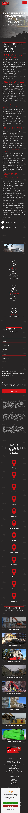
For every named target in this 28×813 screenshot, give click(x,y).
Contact (14, 782)
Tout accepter (10, 803)
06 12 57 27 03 (14, 299)
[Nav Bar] (24, 2)
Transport (14, 783)
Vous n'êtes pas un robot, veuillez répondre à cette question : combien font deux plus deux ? (13, 373)
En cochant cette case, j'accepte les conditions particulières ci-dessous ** (13, 385)
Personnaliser (10, 809)
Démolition (14, 780)
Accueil (14, 779)
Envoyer (14, 391)
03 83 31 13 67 (14, 295)
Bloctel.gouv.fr (15, 432)
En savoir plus (10, 222)
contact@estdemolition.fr (14, 316)
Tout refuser (10, 806)
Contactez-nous (11, 227)
